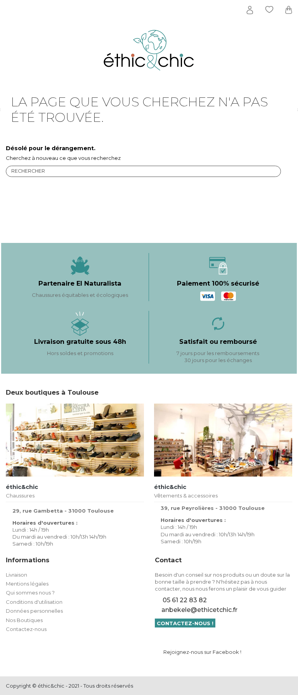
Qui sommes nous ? (30, 592)
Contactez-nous (26, 629)
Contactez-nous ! (185, 623)
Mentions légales (27, 584)
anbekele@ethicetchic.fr (199, 610)
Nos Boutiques (24, 620)
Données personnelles (34, 611)
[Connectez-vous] (249, 10)
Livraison (16, 575)
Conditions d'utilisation (34, 602)
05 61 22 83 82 (185, 600)
